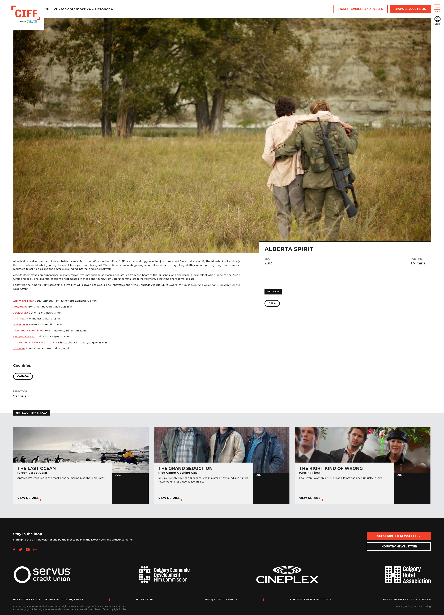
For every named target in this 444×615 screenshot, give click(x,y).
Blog (428, 606)
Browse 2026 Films (410, 9)
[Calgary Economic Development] (164, 577)
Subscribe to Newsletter (398, 536)
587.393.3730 (144, 599)
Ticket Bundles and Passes (360, 9)
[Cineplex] (287, 577)
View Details (28, 498)
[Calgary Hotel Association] (408, 577)
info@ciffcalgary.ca (221, 599)
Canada (23, 376)
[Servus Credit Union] (42, 577)
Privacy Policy (403, 606)
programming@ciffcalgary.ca (407, 599)
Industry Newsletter (399, 546)
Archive (418, 606)
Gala (272, 303)
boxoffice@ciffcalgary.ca (310, 599)
